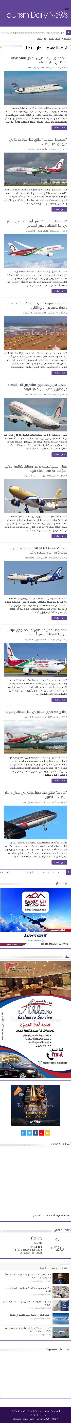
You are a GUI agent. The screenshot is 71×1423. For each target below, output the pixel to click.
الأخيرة (65, 1268)
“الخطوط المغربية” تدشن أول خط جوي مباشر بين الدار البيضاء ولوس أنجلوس (37, 223)
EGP (67, 1215)
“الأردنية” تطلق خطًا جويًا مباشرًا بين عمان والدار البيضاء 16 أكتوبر (36, 794)
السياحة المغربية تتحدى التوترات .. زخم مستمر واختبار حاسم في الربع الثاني (37, 305)
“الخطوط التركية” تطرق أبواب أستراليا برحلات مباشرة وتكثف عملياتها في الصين (28, 1329)
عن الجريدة (32, 1411)
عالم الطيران (37, 67)
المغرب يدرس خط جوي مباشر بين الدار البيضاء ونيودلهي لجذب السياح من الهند (37, 387)
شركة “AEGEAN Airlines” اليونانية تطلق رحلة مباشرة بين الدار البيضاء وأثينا (37, 550)
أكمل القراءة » (59, 127)
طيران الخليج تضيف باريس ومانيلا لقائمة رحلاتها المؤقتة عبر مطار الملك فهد (35, 468)
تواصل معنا (44, 1411)
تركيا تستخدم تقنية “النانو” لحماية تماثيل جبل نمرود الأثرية (28, 1289)
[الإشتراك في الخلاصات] (1, 47)
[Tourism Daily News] (35, 13)
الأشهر (54, 1268)
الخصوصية (55, 1411)
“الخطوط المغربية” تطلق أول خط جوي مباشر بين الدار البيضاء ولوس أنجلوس (37, 632)
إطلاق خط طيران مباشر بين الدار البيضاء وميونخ (36, 712)
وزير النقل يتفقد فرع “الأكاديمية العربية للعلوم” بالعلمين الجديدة (36, 33)
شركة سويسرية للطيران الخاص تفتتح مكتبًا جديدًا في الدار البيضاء (39, 60)
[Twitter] (29, 1133)
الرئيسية (67, 39)
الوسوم (43, 1268)
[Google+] (41, 1133)
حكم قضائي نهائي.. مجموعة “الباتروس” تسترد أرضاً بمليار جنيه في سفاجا (28, 1276)
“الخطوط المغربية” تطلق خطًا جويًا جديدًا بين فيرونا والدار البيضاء (38, 141)
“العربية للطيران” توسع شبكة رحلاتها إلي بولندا (30, 1315)
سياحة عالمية (39, 312)
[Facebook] (35, 1133)
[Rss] (47, 1133)
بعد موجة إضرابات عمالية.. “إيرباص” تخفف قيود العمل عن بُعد (26, 1302)
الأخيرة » (30, 872)
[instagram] (23, 1133)
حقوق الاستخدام (18, 1411)
